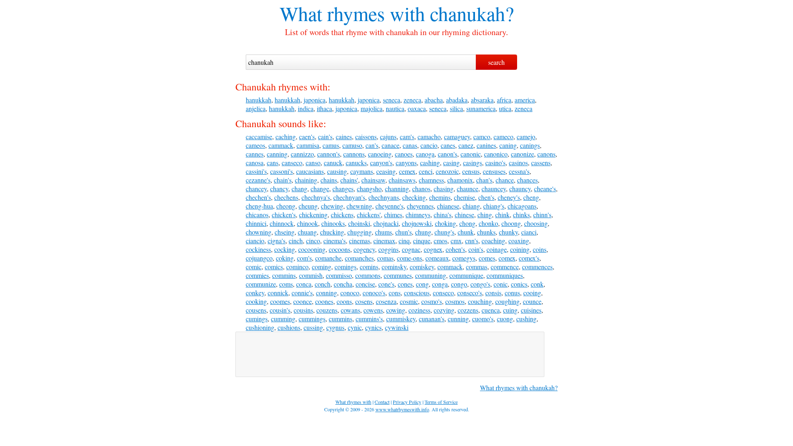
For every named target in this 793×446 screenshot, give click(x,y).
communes (398, 275)
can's (372, 145)
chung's (444, 232)
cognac (411, 249)
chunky (508, 232)
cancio (428, 145)
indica (305, 108)
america (525, 99)
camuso (352, 145)
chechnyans (383, 197)
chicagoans (522, 206)
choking (445, 223)
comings (345, 266)
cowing (395, 310)
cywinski (396, 327)
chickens (342, 214)
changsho (369, 188)
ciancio (255, 240)
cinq (404, 240)
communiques (505, 275)
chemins (440, 197)
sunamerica (481, 108)
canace (390, 145)
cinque (421, 240)
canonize (522, 153)
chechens (286, 197)
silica (456, 108)
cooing (532, 292)
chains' (349, 180)
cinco (313, 240)
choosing (536, 223)
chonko (488, 223)
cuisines (531, 310)
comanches (359, 258)
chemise (464, 197)
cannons (354, 153)
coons (344, 301)
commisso (339, 275)
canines (486, 145)
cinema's (334, 240)
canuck (333, 162)
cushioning (260, 327)
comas (385, 258)
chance (505, 180)
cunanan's (431, 318)
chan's (484, 180)
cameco (503, 136)
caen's (307, 136)
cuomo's (483, 318)
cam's (407, 136)
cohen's (455, 249)
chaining (306, 180)
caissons (366, 136)
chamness (431, 180)
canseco (292, 162)
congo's (480, 284)
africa (504, 99)
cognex (433, 249)
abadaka (457, 99)
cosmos (455, 301)
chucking (332, 232)
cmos (440, 240)
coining (519, 249)
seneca (391, 99)
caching (285, 136)
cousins (303, 310)
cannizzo (302, 153)
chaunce (467, 188)
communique (466, 275)
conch (322, 284)
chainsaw (373, 180)
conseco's (469, 292)
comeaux (437, 258)
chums (383, 232)
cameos (255, 145)
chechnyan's (349, 197)
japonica (314, 99)
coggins (388, 249)
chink (502, 214)
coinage (497, 249)
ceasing (386, 171)
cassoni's (281, 171)
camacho (429, 136)
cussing (313, 327)
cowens (373, 310)
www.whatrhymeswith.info (402, 409)
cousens (256, 310)
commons (367, 275)
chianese (448, 206)
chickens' (369, 214)
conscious (417, 292)
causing (337, 171)
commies (257, 275)
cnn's (471, 240)
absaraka (482, 99)
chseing (284, 232)
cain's (325, 136)
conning (326, 292)
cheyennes (420, 206)
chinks (521, 214)
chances (527, 180)
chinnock (282, 223)
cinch (296, 240)
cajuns (388, 136)
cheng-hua (259, 206)
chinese (464, 214)
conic (501, 284)
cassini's (256, 171)
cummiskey (400, 318)
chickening (313, 214)
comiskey (422, 266)
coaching (493, 240)
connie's (302, 292)
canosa (255, 162)
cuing (510, 310)
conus (512, 292)
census (471, 171)
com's (304, 258)
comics (274, 266)
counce (532, 301)
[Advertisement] (390, 354)
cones (405, 284)
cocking (284, 249)
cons (395, 292)
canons (546, 153)
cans (272, 162)
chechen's (258, 197)
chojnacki (386, 223)
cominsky (394, 266)
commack (450, 266)
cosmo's (431, 301)
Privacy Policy (407, 402)
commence (505, 266)
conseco (443, 292)
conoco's (374, 292)
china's (442, 214)
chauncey (494, 188)
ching (484, 214)
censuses (494, 171)
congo (459, 284)
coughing (507, 301)
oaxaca (417, 108)
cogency (364, 249)
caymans (361, 171)
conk (537, 284)
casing (451, 162)
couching (480, 301)
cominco (297, 266)
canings (530, 145)
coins (539, 249)
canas (410, 145)
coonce (302, 301)
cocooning (311, 249)
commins (284, 275)
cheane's (545, 188)
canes (448, 145)
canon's (447, 153)
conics (519, 284)
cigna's (276, 240)
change (320, 188)
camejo (526, 136)
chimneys (418, 214)
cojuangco (259, 258)
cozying (444, 310)
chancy (279, 188)
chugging (359, 232)
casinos (518, 162)
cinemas (359, 240)
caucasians (310, 171)
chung (423, 232)
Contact (382, 402)
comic (253, 266)
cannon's (328, 153)
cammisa (308, 145)
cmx (456, 240)
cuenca (491, 310)
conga (440, 284)
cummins (340, 318)
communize (261, 284)
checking (414, 197)
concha (343, 284)
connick (278, 292)
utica (505, 108)
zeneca (412, 99)
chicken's (284, 214)
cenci (425, 171)
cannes (255, 153)
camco (481, 136)
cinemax (384, 240)
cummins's (369, 318)
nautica (395, 108)
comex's (529, 258)
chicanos (257, 214)
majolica (371, 108)
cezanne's (258, 180)
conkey (255, 292)
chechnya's (316, 197)
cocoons (339, 249)
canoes (404, 153)
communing (430, 275)
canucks (356, 162)
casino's (495, 162)
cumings (257, 318)
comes (487, 258)
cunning (458, 318)
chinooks (333, 223)
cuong (505, 318)
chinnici (256, 223)
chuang (307, 232)
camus (331, 145)
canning (277, 153)
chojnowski (417, 223)
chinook (307, 223)
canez (465, 145)
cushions (289, 327)
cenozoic (447, 171)
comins (369, 266)
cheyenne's (389, 206)
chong (467, 223)
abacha (434, 99)
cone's (386, 284)
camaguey (457, 136)
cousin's (280, 310)
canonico (496, 153)
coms (286, 284)
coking (285, 258)
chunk (466, 232)
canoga (425, 153)
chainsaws (402, 180)
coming (321, 266)
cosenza (386, 301)
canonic (471, 153)
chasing (443, 188)
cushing (526, 318)
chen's (486, 197)
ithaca (324, 108)
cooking (256, 301)
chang (299, 188)
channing (397, 188)
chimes (393, 214)
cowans (350, 310)
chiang (471, 206)
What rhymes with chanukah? (519, 387)
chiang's (493, 206)
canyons (406, 162)
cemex (407, 171)
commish (311, 275)
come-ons (409, 258)
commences (537, 266)
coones (324, 301)
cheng (531, 197)
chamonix (460, 180)
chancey (256, 188)
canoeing (380, 153)
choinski (359, 223)
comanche (328, 258)
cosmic (409, 301)
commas (476, 266)
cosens (364, 301)
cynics (373, 327)
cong (422, 284)
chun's (403, 232)
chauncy (520, 188)
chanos (421, 188)
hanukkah (258, 99)
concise (365, 284)
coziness (419, 310)
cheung (308, 206)
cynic (355, 327)
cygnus (335, 327)
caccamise (259, 136)
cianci (529, 232)
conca (303, 284)
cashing (430, 162)
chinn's (542, 214)
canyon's (381, 162)
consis (493, 292)
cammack (280, 145)
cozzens (468, 310)
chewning (359, 206)
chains (329, 180)
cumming (283, 318)
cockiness (258, 249)
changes (343, 188)
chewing (332, 206)
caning (508, 145)
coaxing (518, 240)
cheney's (509, 197)
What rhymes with (352, 13)
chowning (258, 232)
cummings (312, 318)
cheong (285, 206)
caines (344, 136)
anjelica (256, 108)
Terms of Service (441, 402)
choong (511, 223)
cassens (541, 162)
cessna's (519, 171)
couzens (326, 310)
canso (313, 162)
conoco (349, 292)
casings (472, 162)
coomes (280, 301)
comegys (463, 258)
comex (507, 258)
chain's (283, 180)
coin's (475, 249)
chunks (486, 232)
